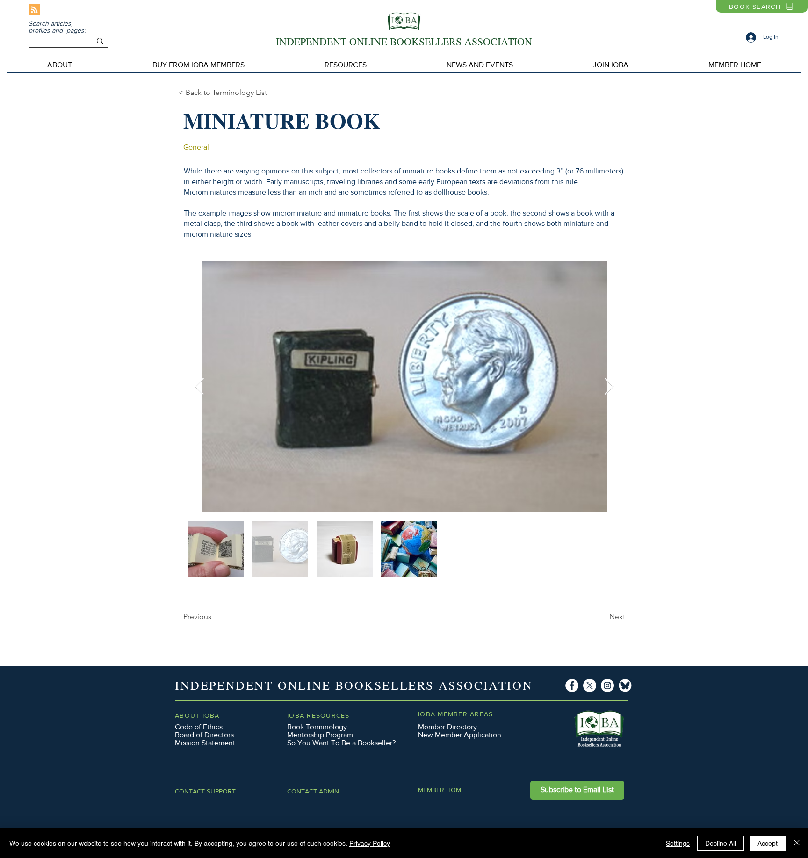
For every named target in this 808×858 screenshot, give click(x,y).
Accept (768, 843)
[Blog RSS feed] (34, 10)
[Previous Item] (199, 387)
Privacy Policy (369, 843)
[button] (198, 64)
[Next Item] (609, 387)
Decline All (720, 843)
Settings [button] (678, 843)
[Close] (796, 843)
